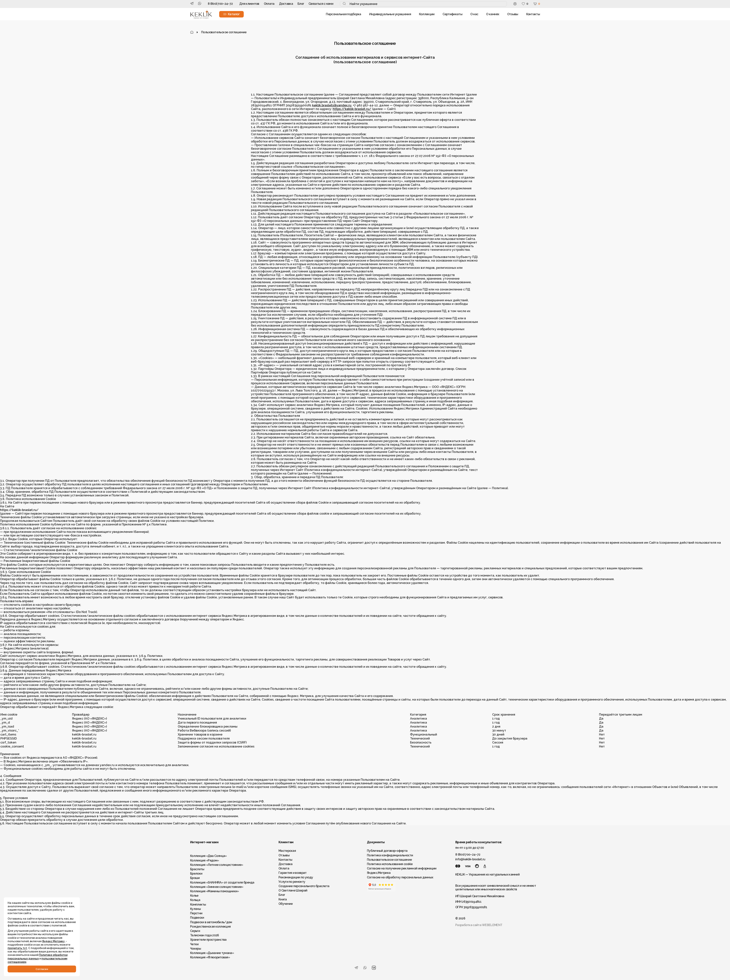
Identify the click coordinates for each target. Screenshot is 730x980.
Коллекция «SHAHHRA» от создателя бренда (222, 882)
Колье (194, 895)
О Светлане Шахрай (293, 890)
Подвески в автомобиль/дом (211, 922)
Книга (283, 899)
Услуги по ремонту (292, 882)
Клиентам (286, 842)
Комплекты (198, 904)
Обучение (286, 904)
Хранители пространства (208, 939)
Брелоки (196, 873)
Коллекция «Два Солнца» (208, 856)
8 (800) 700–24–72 (220, 4)
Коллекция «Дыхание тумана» (212, 953)
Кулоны (195, 909)
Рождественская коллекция (210, 926)
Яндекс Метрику (53, 941)
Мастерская (287, 851)
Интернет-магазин (204, 842)
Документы (376, 842)
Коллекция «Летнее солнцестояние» (216, 865)
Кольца (195, 900)
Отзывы (512, 14)
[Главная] (192, 32)
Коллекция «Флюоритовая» (210, 957)
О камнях (492, 14)
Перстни (196, 913)
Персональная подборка (343, 14)
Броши (195, 878)
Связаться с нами (321, 4)
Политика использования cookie (390, 864)
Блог (301, 4)
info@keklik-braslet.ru (470, 859)
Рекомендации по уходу (296, 877)
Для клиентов (249, 4)
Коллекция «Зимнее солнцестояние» (216, 887)
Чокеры (195, 948)
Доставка (286, 4)
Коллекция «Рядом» (204, 860)
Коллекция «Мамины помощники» (214, 891)
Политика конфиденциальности (390, 855)
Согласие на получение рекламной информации (401, 868)
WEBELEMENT (492, 925)
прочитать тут (17, 948)
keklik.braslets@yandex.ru (331, 105)
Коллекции (427, 14)
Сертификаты (452, 14)
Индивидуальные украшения (390, 14)
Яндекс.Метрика (378, 873)
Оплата (269, 4)
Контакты (533, 14)
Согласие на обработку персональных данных (400, 877)
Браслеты (197, 869)
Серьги (195, 931)
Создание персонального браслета (304, 886)
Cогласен (42, 969)
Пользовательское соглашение (389, 859)
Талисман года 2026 (204, 935)
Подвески (197, 917)
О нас (474, 14)
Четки (194, 944)
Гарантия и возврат (292, 873)
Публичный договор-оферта (387, 851)
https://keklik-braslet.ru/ (352, 109)
